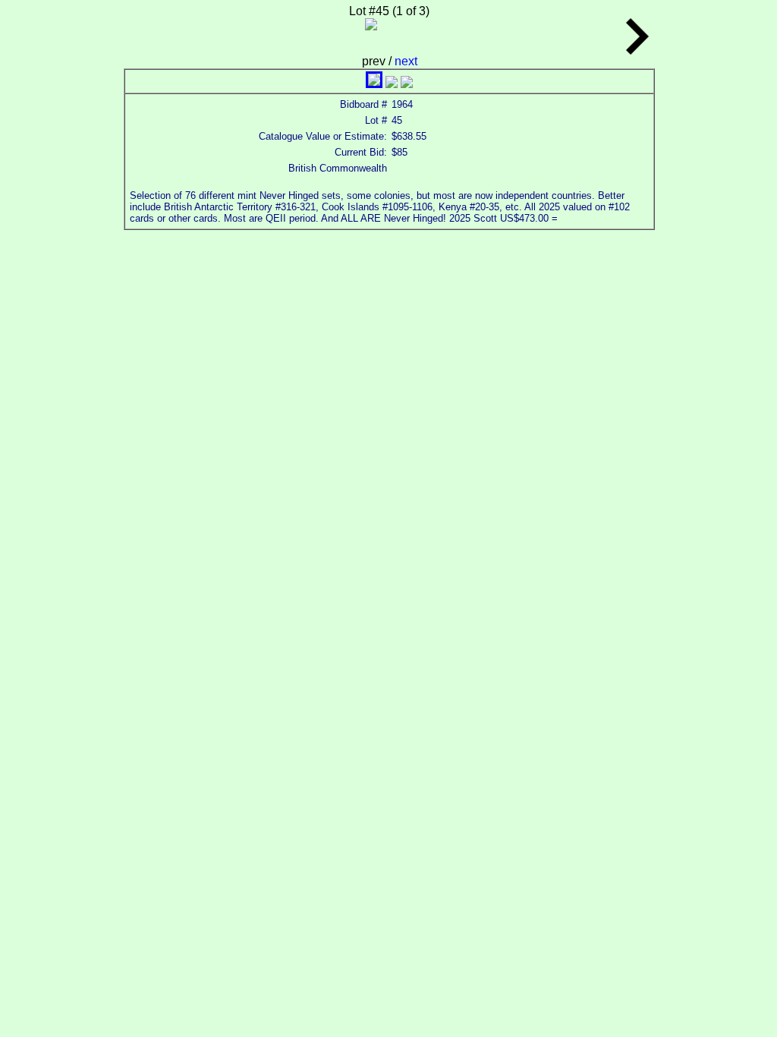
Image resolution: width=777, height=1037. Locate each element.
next (406, 61)
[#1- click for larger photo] (374, 83)
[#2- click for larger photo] (391, 83)
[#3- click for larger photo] (407, 83)
